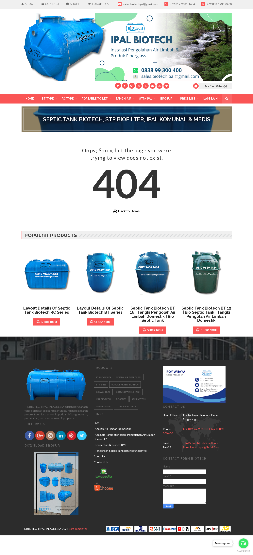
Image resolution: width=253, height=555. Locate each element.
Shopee (75, 4)
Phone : (167, 429)
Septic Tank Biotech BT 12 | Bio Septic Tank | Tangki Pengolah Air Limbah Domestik (206, 314)
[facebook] (125, 86)
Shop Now (49, 322)
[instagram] (139, 86)
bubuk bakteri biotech (125, 384)
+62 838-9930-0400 (219, 4)
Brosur (166, 98)
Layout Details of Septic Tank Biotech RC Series (46, 310)
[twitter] (118, 86)
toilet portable (126, 406)
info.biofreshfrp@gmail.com (200, 443)
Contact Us (101, 462)
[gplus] (132, 86)
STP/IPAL (145, 98)
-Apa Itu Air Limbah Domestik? (112, 428)
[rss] (146, 86)
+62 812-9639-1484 (182, 4)
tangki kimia (103, 406)
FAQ (96, 423)
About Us (100, 456)
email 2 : (168, 447)
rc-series (121, 399)
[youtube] (159, 86)
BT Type (48, 98)
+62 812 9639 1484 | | (197, 429)
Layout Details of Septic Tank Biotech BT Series (100, 310)
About (29, 4)
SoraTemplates (78, 528)
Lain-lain (210, 98)
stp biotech (139, 399)
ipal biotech (103, 399)
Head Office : (170, 417)
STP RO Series (103, 377)
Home (29, 98)
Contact (52, 4)
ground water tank (128, 392)
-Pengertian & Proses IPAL (110, 445)
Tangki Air (123, 98)
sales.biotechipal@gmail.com (140, 4)
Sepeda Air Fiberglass (129, 377)
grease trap (103, 392)
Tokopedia (100, 4)
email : (167, 443)
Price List (187, 98)
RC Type (68, 98)
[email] (153, 86)
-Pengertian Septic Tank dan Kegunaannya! (120, 450)
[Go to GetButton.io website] (243, 551)
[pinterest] (166, 86)
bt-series (101, 384)
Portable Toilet (95, 98)
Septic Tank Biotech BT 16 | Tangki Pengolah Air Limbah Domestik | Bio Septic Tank (153, 314)
